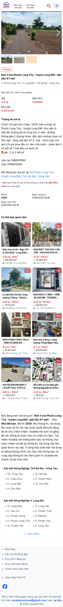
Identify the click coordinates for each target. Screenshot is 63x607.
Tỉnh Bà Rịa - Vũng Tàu (47, 83)
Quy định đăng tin (15, 559)
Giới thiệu (10, 549)
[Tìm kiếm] (49, 6)
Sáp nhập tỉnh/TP (15, 577)
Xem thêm (33, 533)
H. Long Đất (28, 83)
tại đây (58, 600)
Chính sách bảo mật (16, 568)
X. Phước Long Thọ (10, 83)
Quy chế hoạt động (16, 563)
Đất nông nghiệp (23, 92)
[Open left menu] (57, 6)
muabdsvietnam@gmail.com (29, 600)
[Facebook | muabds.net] (4, 586)
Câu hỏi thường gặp (16, 554)
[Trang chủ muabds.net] (6, 5)
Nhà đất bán (7, 92)
